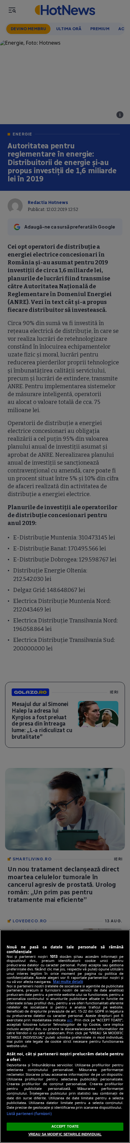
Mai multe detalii (68, 981)
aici (69, 1020)
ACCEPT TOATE (65, 1126)
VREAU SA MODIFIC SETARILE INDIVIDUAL (65, 1134)
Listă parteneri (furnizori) (29, 1113)
